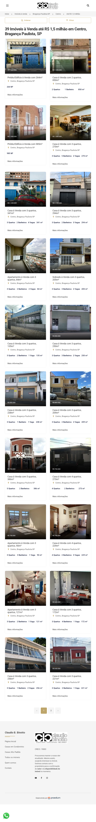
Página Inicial (10, 741)
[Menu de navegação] (8, 6)
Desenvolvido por (42, 798)
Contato (8, 768)
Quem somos (10, 763)
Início (7, 14)
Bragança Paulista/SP (41, 14)
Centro (58, 14)
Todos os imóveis (12, 757)
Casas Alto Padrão (12, 752)
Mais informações (15, 95)
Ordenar (27, 20)
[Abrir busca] (88, 5)
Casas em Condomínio (14, 747)
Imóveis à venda (21, 14)
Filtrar (71, 20)
